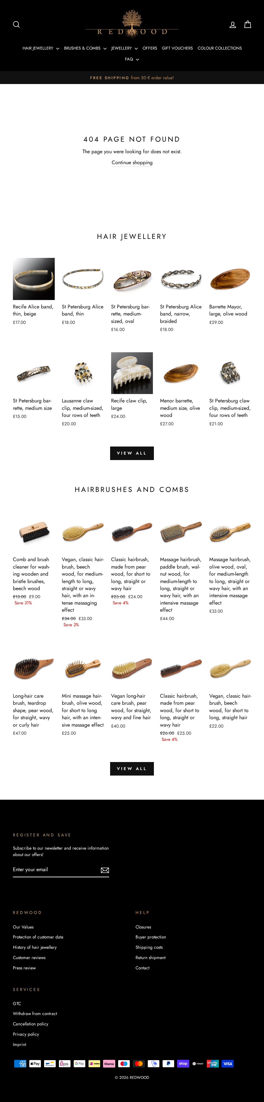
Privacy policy (26, 1034)
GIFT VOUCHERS (177, 48)
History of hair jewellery (35, 947)
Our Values (23, 927)
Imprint (19, 1044)
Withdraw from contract (35, 1013)
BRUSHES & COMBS (83, 48)
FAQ (129, 59)
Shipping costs (149, 947)
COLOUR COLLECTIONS (220, 48)
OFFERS (150, 48)
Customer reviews (29, 957)
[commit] (105, 870)
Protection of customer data (38, 937)
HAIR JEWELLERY (38, 48)
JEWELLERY (122, 48)
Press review (24, 968)
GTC (17, 1003)
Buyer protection (151, 937)
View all (132, 453)
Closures (143, 927)
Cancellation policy (30, 1024)
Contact (142, 968)
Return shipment (150, 957)
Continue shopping (132, 162)
